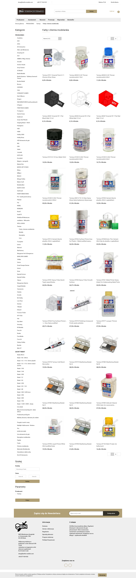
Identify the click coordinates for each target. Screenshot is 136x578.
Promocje (51, 20)
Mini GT (19, 348)
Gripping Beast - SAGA (23, 122)
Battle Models (21, 73)
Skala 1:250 (20, 383)
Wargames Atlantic (22, 283)
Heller (19, 131)
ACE (18, 41)
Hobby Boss (20, 137)
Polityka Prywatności (48, 540)
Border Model (21, 81)
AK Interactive (21, 47)
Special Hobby (21, 277)
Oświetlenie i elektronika (24, 452)
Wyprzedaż (61, 20)
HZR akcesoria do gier (23, 140)
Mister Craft (20, 182)
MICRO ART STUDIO (22, 167)
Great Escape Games (23, 265)
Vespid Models (21, 286)
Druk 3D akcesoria (22, 455)
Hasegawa (20, 125)
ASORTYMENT (20, 352)
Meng (18, 170)
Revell (19, 211)
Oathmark (20, 191)
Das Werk (19, 321)
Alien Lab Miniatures (23, 50)
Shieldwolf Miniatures (23, 217)
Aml (18, 55)
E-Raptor (19, 105)
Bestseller (70, 20)
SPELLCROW (21, 223)
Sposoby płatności (47, 534)
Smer (18, 271)
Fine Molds (20, 336)
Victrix (19, 262)
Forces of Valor (21, 312)
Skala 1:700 (20, 401)
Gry (18, 428)
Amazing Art (21, 53)
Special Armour (21, 274)
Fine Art (19, 330)
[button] (46, 522)
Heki (18, 128)
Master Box (20, 164)
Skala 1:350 (20, 395)
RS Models (20, 327)
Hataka (19, 292)
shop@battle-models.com (26, 553)
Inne (20, 238)
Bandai (19, 345)
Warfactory (20, 250)
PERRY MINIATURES (23, 193)
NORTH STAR (21, 188)
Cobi (18, 90)
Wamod (19, 247)
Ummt (19, 244)
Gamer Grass (21, 114)
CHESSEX (20, 87)
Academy (19, 38)
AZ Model (19, 70)
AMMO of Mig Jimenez (23, 58)
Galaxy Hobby (21, 342)
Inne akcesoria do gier (23, 434)
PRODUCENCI (19, 35)
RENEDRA (20, 208)
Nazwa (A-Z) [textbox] (46, 38)
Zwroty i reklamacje (48, 529)
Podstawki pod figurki (23, 414)
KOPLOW (19, 155)
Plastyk (19, 199)
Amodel (19, 61)
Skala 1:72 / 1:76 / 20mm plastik (26, 360)
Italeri (19, 149)
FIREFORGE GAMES (23, 108)
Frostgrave (20, 111)
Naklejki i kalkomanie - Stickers (25, 425)
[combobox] (52, 38)
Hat (18, 318)
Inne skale (20, 407)
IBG (18, 143)
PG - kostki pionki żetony (24, 196)
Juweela (19, 152)
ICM (18, 146)
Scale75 (19, 214)
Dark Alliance (21, 96)
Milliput (19, 173)
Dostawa (44, 526)
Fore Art (19, 339)
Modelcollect (20, 185)
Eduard (19, 309)
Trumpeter (20, 241)
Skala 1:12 (20, 377)
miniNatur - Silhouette (23, 220)
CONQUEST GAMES (22, 93)
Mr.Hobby (20, 298)
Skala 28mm (21, 354)
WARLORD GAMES (22, 256)
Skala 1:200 (20, 374)
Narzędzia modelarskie (23, 437)
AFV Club (19, 315)
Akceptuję (102, 575)
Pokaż (27, 500)
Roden (19, 333)
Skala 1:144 (20, 371)
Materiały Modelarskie (23, 449)
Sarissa (19, 304)
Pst (18, 202)
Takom (19, 280)
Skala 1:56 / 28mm (22, 357)
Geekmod (20, 117)
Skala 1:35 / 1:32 (22, 386)
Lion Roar (20, 301)
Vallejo (19, 259)
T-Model (19, 307)
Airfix (18, 44)
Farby (19, 443)
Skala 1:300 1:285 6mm (24, 392)
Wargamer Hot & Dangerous (25, 253)
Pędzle (19, 440)
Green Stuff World (22, 120)
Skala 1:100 (20, 368)
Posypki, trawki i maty (23, 422)
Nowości (42, 20)
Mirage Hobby (21, 179)
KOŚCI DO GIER (21, 431)
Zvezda (19, 295)
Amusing (19, 324)
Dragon (19, 99)
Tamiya (19, 226)
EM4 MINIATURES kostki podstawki (27, 102)
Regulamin (45, 531)
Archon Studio (21, 64)
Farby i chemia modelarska (26, 229)
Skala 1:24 (20, 380)
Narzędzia (22, 235)
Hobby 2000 (20, 134)
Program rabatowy (47, 537)
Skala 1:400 (20, 398)
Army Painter (21, 67)
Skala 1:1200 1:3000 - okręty (25, 404)
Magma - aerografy (22, 161)
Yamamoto (20, 289)
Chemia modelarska (23, 446)
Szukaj (27, 481)
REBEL (19, 205)
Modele (21, 232)
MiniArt (19, 176)
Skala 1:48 (20, 389)
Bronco (19, 84)
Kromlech (20, 158)
